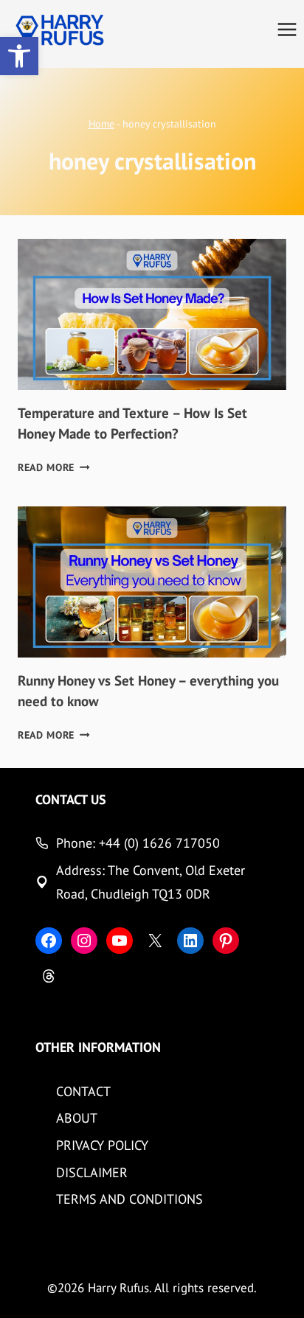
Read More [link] (54, 467)
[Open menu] (286, 29)
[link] (19, 56)
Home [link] (101, 123)
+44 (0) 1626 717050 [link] (159, 842)
